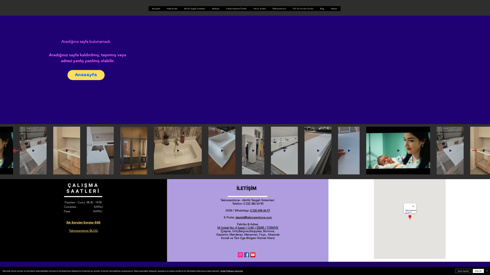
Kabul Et (478, 271)
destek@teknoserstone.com (253, 217)
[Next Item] (474, 150)
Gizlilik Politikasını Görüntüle (231, 271)
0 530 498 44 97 (260, 210)
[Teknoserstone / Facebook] (246, 254)
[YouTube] (252, 254)
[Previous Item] (15, 150)
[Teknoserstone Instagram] (240, 254)
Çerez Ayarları (463, 271)
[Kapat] (486, 271)
